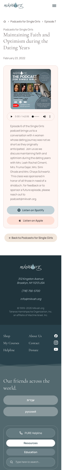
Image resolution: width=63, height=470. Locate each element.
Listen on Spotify (33, 210)
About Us (35, 336)
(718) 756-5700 (30, 291)
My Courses (11, 343)
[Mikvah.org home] (13, 5)
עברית (30, 400)
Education (30, 452)
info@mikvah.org (30, 299)
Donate (33, 350)
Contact (34, 343)
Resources (31, 443)
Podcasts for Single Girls (25, 21)
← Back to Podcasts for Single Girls (31, 238)
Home (4, 21)
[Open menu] (54, 5)
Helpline (9, 350)
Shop (6, 336)
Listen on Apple (33, 220)
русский (30, 411)
